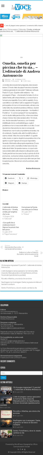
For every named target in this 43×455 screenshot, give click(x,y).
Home (4, 29)
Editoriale (22, 29)
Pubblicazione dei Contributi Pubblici (13, 357)
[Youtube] (25, 449)
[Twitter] (22, 449)
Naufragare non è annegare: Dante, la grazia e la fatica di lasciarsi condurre (26, 422)
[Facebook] (20, 449)
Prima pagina (13, 29)
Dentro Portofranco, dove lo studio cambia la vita (19, 288)
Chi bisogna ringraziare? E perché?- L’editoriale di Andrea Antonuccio (27, 388)
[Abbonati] (21, 16)
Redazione (7, 79)
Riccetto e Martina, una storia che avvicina (16, 279)
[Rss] (18, 449)
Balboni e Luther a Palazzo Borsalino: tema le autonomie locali (27, 253)
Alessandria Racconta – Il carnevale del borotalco (14, 247)
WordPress (18, 444)
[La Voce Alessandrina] (21, 7)
